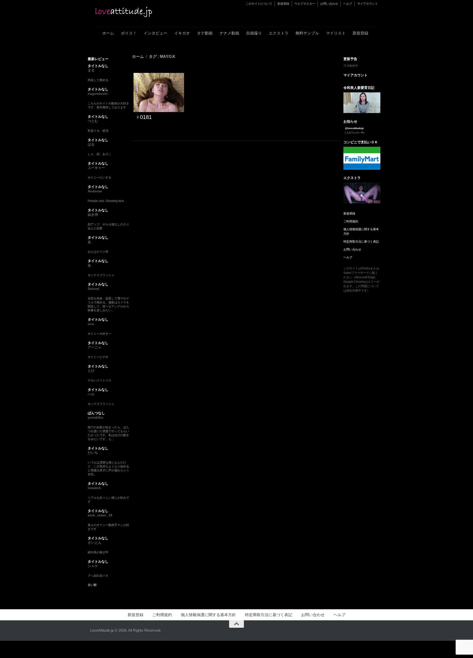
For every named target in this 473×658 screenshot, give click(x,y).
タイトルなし (98, 66)
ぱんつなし (96, 413)
